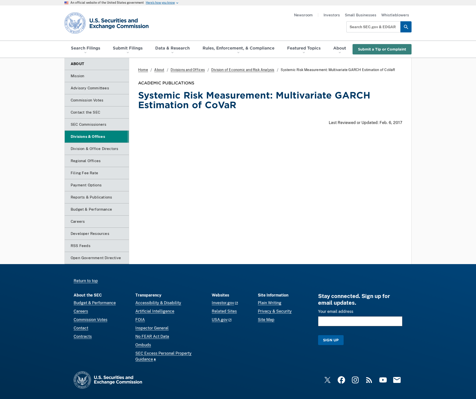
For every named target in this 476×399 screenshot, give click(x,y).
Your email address (335, 311)
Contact (81, 328)
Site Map (266, 319)
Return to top (86, 280)
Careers (81, 311)
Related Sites (224, 311)
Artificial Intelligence (154, 311)
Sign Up (331, 340)
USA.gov (220, 319)
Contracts (83, 336)
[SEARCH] (406, 26)
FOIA (140, 319)
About (159, 70)
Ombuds (143, 345)
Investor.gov (223, 302)
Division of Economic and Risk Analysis (242, 70)
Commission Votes (90, 319)
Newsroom (303, 15)
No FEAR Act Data (152, 336)
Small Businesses (360, 15)
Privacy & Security (275, 311)
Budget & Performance (95, 302)
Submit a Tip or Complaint (382, 49)
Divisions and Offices (188, 70)
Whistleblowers (395, 15)
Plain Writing (269, 302)
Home (143, 70)
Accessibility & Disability (158, 302)
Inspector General (152, 328)
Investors (332, 15)
